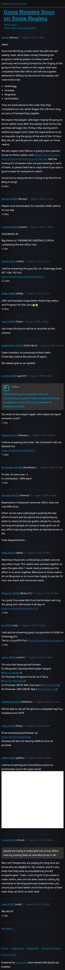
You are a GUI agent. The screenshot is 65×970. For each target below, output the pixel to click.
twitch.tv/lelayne (11, 672)
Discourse (21, 962)
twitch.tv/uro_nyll (47, 689)
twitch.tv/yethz (50, 685)
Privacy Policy (9, 954)
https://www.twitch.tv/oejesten (45, 640)
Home (4, 948)
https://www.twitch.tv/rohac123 (20, 608)
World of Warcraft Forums (14, 3)
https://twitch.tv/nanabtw (16, 737)
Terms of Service (51, 948)
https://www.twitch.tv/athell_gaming (22, 276)
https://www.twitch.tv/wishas (18, 450)
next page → (8, 928)
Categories (17, 948)
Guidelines (33, 948)
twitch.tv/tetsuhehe (13, 680)
